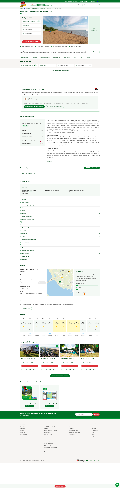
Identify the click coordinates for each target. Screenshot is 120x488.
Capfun (93, 426)
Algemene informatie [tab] (45, 57)
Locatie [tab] (74, 57)
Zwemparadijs (71, 428)
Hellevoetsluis (42, 8)
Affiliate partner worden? (48, 434)
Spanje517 (22, 424)
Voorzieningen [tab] (66, 57)
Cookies (42, 460)
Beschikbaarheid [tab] (25, 57)
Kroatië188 (22, 432)
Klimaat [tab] (88, 57)
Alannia (93, 424)
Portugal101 (22, 428)
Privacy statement (35, 460)
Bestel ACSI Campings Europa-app (50, 430)
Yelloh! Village (94, 437)
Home (21, 8)
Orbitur (93, 432)
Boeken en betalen (47, 432)
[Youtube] (94, 460)
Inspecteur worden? (47, 439)
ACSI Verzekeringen (48, 449)
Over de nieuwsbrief (24, 415)
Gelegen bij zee (72, 434)
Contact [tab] (81, 57)
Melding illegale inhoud (48, 452)
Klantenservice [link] (84, 1)
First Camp (94, 428)
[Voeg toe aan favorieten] (86, 18)
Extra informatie (47, 424)
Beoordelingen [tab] (56, 57)
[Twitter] (98, 460)
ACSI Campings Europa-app (49, 403)
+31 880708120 (26, 308)
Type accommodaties (73, 437)
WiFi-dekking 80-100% (73, 430)
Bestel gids (46, 428)
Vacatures (46, 437)
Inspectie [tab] (35, 57)
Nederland (28, 8)
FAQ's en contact (47, 447)
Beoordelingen (46, 436)
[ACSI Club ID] (21, 14)
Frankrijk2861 (23, 426)
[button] (99, 5)
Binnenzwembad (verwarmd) (74, 426)
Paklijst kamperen (47, 445)
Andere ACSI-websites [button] (71, 1)
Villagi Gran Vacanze (96, 436)
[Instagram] (91, 460)
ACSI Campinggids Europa (29, 403)
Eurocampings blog (47, 441)
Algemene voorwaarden (48, 451)
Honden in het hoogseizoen (74, 432)
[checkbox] (31, 29)
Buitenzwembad (72, 424)
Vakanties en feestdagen (48, 443)
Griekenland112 (23, 434)
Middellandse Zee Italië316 (25, 436)
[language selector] (98, 1)
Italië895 (22, 430)
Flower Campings (95, 430)
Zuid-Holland (34, 8)
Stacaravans (71, 436)
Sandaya (93, 434)
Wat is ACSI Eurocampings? (49, 426)
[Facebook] (87, 460)
